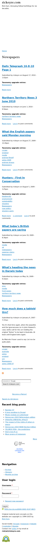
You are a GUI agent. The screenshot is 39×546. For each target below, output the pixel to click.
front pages (6, 291)
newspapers (7, 250)
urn (3, 359)
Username (7, 485)
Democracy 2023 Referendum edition (20, 417)
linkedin (33, 524)
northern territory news (11, 116)
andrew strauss (8, 162)
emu (4, 286)
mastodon (7, 526)
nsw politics (6, 209)
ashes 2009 (6, 160)
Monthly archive (11, 474)
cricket (4, 150)
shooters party (8, 211)
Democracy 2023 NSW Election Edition (20, 427)
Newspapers (7, 85)
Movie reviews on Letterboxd (16, 415)
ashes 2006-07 (8, 364)
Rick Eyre (5, 519)
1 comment (17, 216)
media (4, 155)
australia (5, 352)
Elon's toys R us (11, 432)
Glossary (8, 472)
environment (7, 199)
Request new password (14, 501)
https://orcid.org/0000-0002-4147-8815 (19, 509)
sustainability (7, 201)
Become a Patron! (19, 394)
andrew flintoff (8, 158)
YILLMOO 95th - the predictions (17, 429)
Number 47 (9, 410)
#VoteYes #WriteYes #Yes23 (16, 420)
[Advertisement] (19, 29)
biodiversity (6, 196)
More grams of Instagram (15, 434)
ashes (4, 354)
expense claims (8, 252)
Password (7, 493)
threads (16, 524)
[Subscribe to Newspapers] (3, 373)
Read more (6, 90)
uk (3, 247)
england (5, 153)
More (35, 439)
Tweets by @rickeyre (10, 399)
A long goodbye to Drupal (15, 412)
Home (4, 51)
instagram (25, 524)
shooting (5, 204)
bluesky (15, 526)
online (14, 529)
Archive (8, 470)
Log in (15, 124)
